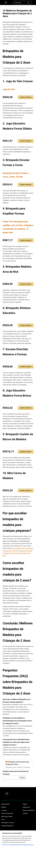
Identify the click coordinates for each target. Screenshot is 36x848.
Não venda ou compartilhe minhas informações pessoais (17, 844)
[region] (18, 839)
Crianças (4, 810)
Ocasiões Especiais (7, 825)
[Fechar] (34, 832)
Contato (25, 813)
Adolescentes (5, 804)
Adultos (3, 807)
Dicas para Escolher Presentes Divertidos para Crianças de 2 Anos (17, 553)
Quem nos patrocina (29, 810)
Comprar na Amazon (25, 97)
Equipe (25, 804)
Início (3, 819)
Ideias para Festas (6, 816)
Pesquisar (22, 777)
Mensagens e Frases (7, 822)
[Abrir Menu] (6, 2)
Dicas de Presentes (7, 813)
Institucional (26, 807)
